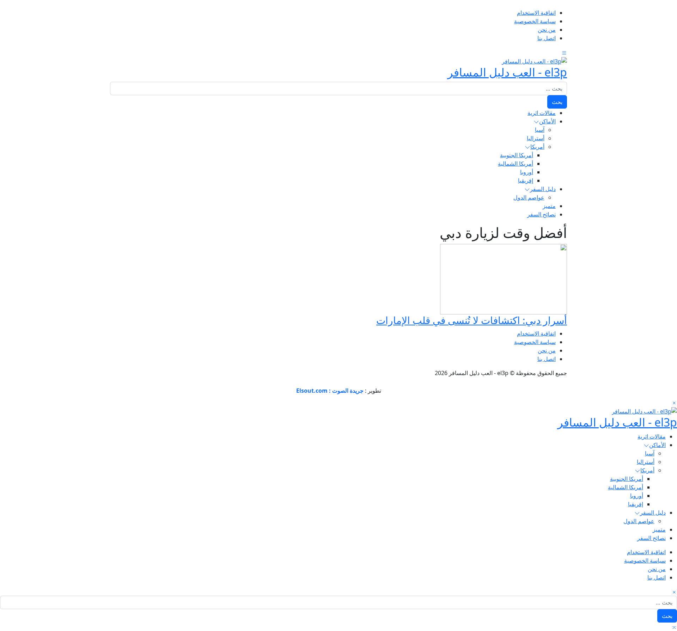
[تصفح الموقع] (564, 52)
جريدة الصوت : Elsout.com (330, 390)
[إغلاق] (674, 402)
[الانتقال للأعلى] (674, 627)
